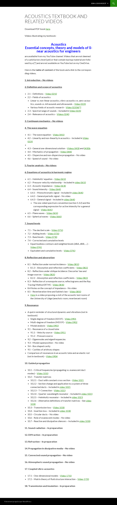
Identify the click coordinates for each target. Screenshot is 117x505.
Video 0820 (49, 274)
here (48, 29)
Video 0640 (55, 189)
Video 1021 (78, 380)
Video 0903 (52, 325)
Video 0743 (69, 250)
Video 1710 (65, 475)
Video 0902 (71, 322)
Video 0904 (52, 356)
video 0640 (77, 192)
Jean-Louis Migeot (98, 3)
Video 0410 (58, 134)
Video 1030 (58, 407)
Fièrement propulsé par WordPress (17, 501)
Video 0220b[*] (73, 107)
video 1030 (65, 411)
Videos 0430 (73, 148)
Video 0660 (55, 216)
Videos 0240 (63, 114)
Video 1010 (42, 373)
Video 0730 (51, 237)
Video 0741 (36, 247)
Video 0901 (70, 318)
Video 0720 (53, 233)
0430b (87, 148)
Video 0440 (66, 151)
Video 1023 (59, 390)
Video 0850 (75, 291)
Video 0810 (73, 264)
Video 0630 (60, 185)
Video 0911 (60, 332)
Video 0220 (80, 104)
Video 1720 (83, 479)
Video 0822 (82, 267)
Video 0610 (60, 179)
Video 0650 (52, 213)
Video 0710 (57, 230)
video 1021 (64, 387)
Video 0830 (58, 284)
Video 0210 (51, 93)
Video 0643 (46, 209)
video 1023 (86, 393)
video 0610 (80, 182)
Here (32, 295)
